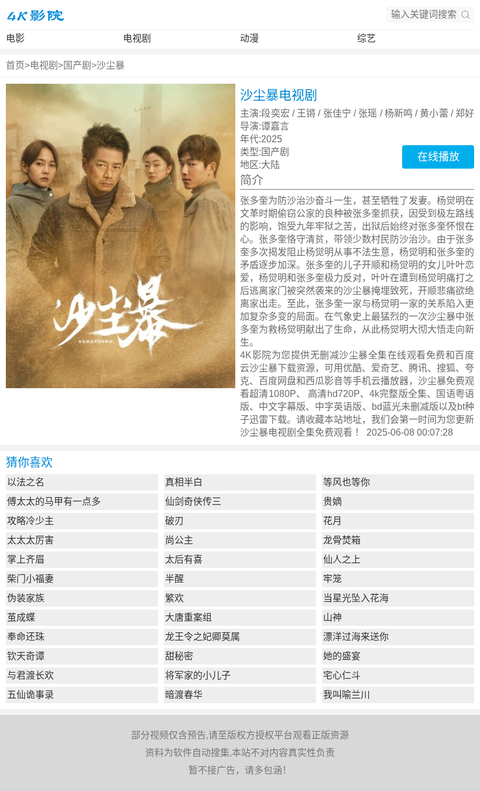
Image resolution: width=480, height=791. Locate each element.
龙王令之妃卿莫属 (202, 637)
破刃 (174, 521)
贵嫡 (332, 501)
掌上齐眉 (25, 559)
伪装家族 (25, 598)
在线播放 (438, 157)
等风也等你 (346, 482)
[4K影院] (35, 14)
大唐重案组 (188, 617)
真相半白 (184, 482)
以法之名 (25, 482)
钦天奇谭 (25, 656)
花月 (332, 521)
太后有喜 (184, 559)
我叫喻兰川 (346, 695)
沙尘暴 (111, 65)
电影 (15, 38)
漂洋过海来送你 (356, 637)
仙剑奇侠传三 (193, 501)
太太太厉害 (30, 540)
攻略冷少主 (30, 521)
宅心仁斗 (342, 675)
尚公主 (179, 540)
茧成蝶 (21, 617)
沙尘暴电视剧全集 (277, 432)
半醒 (174, 579)
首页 (15, 65)
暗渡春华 (184, 695)
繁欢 (174, 598)
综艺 (366, 38)
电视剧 (137, 38)
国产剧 (77, 65)
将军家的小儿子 (198, 675)
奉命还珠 (25, 637)
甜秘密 (179, 656)
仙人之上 (342, 559)
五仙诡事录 (30, 695)
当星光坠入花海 (356, 598)
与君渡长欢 (30, 675)
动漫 (249, 38)
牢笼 (332, 579)
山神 (332, 617)
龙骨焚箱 (342, 540)
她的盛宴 (342, 656)
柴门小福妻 (30, 579)
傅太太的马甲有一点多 (54, 501)
